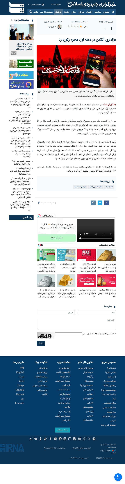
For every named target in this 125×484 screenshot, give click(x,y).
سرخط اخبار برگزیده (88, 375)
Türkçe (20, 386)
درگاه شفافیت (110, 403)
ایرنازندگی (43, 368)
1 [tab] (22, 20)
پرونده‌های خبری (85, 368)
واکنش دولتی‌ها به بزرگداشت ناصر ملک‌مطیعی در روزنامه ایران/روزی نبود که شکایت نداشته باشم (19, 117)
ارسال (41, 343)
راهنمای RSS (110, 386)
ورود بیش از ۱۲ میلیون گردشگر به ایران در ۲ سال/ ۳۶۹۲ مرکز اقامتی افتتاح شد (20, 206)
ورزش (81, 12)
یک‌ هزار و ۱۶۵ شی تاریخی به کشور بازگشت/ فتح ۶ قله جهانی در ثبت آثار (20, 103)
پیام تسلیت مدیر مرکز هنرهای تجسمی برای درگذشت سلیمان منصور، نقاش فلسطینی (20, 193)
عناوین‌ (106, 12)
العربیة (21, 377)
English (20, 372)
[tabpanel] (21, 40)
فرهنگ (58, 12)
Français (19, 403)
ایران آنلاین (42, 381)
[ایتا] (65, 439)
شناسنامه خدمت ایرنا (109, 397)
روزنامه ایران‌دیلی (40, 386)
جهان (73, 12)
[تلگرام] (94, 439)
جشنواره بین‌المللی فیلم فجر (62, 383)
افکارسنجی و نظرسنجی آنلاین (63, 370)
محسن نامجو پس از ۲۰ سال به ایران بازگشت (21, 163)
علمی (35, 12)
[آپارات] (79, 439)
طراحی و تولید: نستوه (108, 451)
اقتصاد (89, 12)
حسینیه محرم (64, 412)
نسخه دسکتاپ (62, 430)
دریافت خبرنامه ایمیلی (109, 419)
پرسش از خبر (64, 394)
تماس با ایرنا (110, 372)
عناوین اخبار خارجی (88, 401)
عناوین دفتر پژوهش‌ (88, 409)
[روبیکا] (84, 439)
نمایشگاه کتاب (64, 390)
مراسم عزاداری (80, 186)
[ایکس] (89, 439)
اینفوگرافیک (65, 399)
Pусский (20, 394)
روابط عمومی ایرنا (108, 390)
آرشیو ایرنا (112, 377)
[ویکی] (36, 439)
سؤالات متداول (109, 381)
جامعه (66, 12)
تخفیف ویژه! (57, 238)
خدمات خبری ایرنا (108, 425)
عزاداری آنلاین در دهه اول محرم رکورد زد (87, 40)
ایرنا (91, 5)
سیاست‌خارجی (46, 12)
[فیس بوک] (50, 439)
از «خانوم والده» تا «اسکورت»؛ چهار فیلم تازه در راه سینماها (20, 171)
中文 (22, 368)
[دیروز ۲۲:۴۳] (21, 32)
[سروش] (60, 439)
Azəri (21, 381)
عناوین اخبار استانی (88, 392)
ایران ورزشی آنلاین (42, 392)
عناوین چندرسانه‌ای (88, 418)
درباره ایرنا (111, 368)
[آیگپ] (70, 439)
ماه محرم (109, 186)
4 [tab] (11, 20)
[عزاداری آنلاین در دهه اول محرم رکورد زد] (76, 66)
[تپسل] (39, 215)
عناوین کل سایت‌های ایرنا (86, 383)
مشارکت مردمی (109, 408)
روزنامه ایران (42, 372)
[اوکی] (41, 439)
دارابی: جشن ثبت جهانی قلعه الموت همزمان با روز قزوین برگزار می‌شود (20, 181)
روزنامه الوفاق (41, 377)
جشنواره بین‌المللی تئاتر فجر (62, 418)
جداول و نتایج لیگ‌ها (64, 405)
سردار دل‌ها (65, 377)
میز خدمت (111, 412)
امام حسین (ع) (96, 186)
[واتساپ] (31, 439)
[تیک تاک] (45, 439)
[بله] (75, 439)
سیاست (98, 12)
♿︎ (118, 477)
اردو (22, 399)
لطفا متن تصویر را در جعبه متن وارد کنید (99, 333)
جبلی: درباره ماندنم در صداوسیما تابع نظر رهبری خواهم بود (19, 130)
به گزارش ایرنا (110, 104)
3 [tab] (15, 20)
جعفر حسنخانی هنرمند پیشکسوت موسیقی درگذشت (21, 153)
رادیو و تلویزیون (49, 21)
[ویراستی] (55, 439)
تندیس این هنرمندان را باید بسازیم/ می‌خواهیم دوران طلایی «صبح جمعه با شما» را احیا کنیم (20, 142)
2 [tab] (18, 20)
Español (20, 390)
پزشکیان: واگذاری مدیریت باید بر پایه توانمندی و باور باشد (24, 46)
